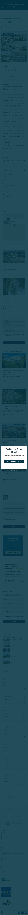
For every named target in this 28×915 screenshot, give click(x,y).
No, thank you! (14, 470)
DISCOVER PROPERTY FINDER (14, 461)
